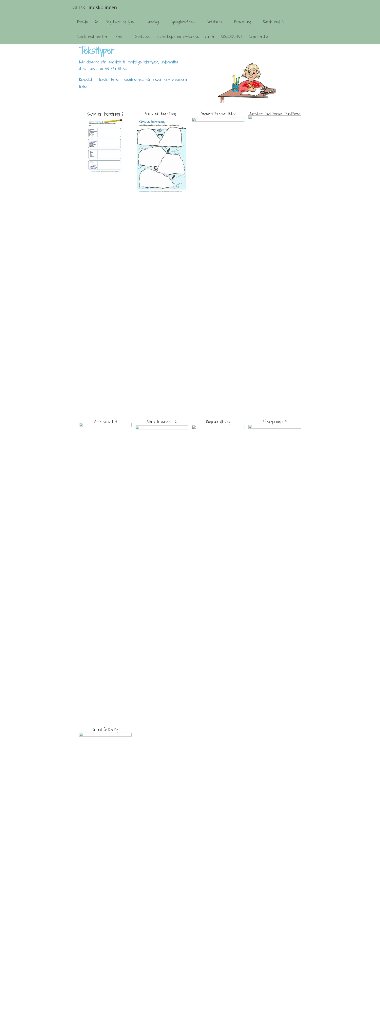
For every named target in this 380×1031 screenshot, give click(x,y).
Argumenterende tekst (218, 113)
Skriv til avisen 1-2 (162, 421)
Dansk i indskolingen (94, 7)
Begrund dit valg (218, 422)
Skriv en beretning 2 (105, 114)
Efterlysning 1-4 (275, 422)
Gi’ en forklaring (105, 729)
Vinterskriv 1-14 (105, 421)
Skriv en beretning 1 (162, 113)
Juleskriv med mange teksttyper (274, 113)
